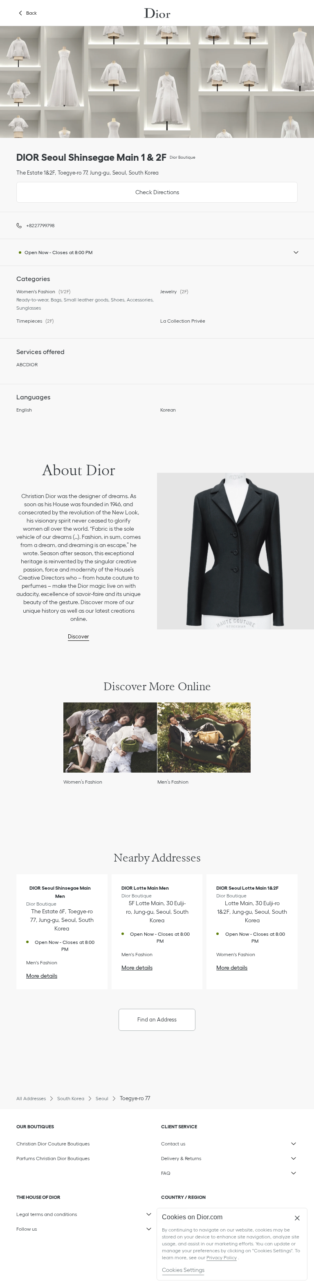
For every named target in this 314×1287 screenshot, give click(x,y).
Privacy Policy (221, 1257)
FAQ (200, 1171)
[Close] (297, 1218)
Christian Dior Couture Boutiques (53, 1143)
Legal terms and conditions (55, 1213)
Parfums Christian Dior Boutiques (53, 1158)
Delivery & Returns (200, 1157)
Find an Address (157, 1020)
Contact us (200, 1142)
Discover (78, 637)
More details (41, 975)
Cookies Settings (183, 1270)
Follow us (55, 1227)
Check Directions (97, 188)
